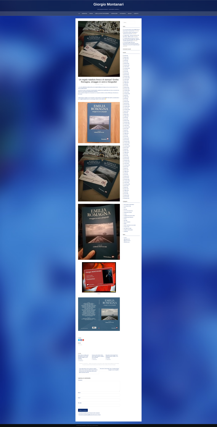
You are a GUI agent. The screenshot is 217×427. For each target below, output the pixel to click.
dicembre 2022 (126, 104)
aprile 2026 (126, 60)
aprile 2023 (126, 98)
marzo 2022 (126, 119)
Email (79, 397)
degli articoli (127, 239)
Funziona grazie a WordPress (81, 425)
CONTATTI (136, 13)
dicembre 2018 (126, 179)
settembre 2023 (127, 93)
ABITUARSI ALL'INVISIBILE (129, 204)
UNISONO (86, 363)
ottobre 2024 (126, 79)
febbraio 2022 (126, 120)
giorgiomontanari (89, 364)
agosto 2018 (126, 185)
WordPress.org (126, 242)
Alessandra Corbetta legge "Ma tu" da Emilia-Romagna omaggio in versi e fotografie (112, 356)
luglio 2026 (126, 55)
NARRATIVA (84, 13)
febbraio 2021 (126, 138)
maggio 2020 (126, 152)
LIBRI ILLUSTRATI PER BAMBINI (102, 13)
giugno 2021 (126, 131)
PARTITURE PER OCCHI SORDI (130, 225)
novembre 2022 (127, 106)
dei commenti (127, 240)
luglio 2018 (126, 187)
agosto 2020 (126, 147)
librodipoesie (99, 364)
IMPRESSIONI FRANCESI (128, 217)
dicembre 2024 (126, 76)
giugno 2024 (126, 80)
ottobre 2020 (126, 144)
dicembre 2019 (126, 160)
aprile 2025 (126, 69)
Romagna (113, 364)
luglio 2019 (126, 168)
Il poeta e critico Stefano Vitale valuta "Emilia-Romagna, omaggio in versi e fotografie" (98, 356)
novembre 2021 (127, 123)
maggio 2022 (126, 115)
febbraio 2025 (126, 73)
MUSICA (130, 13)
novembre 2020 (127, 142)
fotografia (84, 364)
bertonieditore (94, 363)
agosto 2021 (126, 128)
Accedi (125, 237)
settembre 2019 (127, 165)
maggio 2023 (126, 96)
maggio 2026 (126, 58)
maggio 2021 (126, 133)
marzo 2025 (126, 71)
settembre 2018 (127, 184)
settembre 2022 (127, 109)
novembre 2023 (127, 90)
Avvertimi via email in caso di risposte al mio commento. (89, 412)
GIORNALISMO (114, 13)
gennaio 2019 (126, 177)
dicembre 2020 (126, 141)
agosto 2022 (126, 111)
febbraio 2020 (126, 157)
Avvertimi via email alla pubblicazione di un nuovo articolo (90, 414)
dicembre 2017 (126, 198)
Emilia (103, 363)
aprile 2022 (126, 117)
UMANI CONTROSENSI (128, 229)
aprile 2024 (126, 84)
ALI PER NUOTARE (127, 206)
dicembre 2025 (126, 65)
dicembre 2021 (126, 122)
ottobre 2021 (126, 125)
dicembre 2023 (126, 88)
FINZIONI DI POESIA (128, 212)
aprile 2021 (126, 134)
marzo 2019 (126, 174)
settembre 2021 (127, 126)
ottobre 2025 (126, 66)
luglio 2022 (126, 112)
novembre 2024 (127, 77)
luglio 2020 (126, 149)
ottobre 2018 (126, 182)
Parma (103, 364)
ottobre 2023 (126, 92)
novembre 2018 (127, 180)
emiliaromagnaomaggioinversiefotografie (112, 363)
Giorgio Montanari (108, 4)
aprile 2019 (126, 172)
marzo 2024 (126, 85)
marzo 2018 (126, 193)
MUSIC (125, 218)
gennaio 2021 (126, 139)
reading (106, 364)
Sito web (79, 402)
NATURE (125, 220)
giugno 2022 (126, 114)
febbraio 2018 (126, 195)
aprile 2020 (126, 153)
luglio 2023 (126, 95)
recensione (110, 364)
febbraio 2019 (126, 176)
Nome (79, 392)
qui (92, 87)
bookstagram (99, 363)
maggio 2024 (126, 82)
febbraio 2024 (126, 87)
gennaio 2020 (126, 158)
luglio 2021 (126, 130)
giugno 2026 (126, 57)
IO (79, 13)
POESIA (91, 13)
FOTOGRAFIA (123, 13)
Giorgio (101, 84)
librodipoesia (95, 364)
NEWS (125, 223)
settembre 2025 (127, 68)
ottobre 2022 (126, 107)
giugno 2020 (126, 150)
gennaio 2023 (126, 103)
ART (125, 207)
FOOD (125, 214)
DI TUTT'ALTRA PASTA (128, 210)
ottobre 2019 (126, 163)
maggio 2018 (126, 190)
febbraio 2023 (126, 101)
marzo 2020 (126, 155)
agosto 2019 (126, 166)
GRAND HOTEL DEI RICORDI (129, 215)
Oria (90, 425)
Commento (80, 380)
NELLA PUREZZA (127, 221)
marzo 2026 (126, 61)
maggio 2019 (126, 171)
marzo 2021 (126, 136)
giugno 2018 (126, 188)
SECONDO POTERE (127, 228)
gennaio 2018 (126, 196)
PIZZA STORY (126, 226)
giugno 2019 (126, 169)
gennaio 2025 (126, 74)
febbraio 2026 (126, 63)
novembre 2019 (127, 161)
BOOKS (125, 209)
